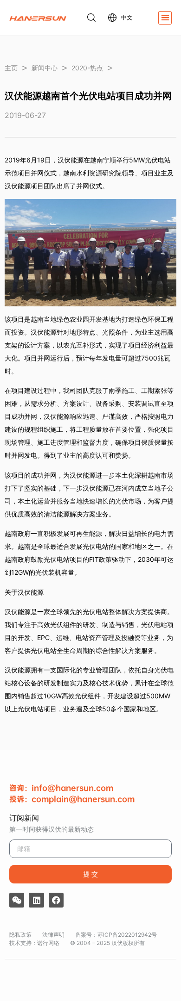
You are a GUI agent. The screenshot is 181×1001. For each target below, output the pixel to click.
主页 (11, 68)
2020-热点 (87, 68)
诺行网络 (48, 942)
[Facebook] (56, 900)
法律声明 (53, 934)
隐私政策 (20, 934)
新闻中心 (45, 68)
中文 (126, 17)
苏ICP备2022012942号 (127, 934)
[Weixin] (16, 900)
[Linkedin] (36, 900)
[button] (165, 18)
